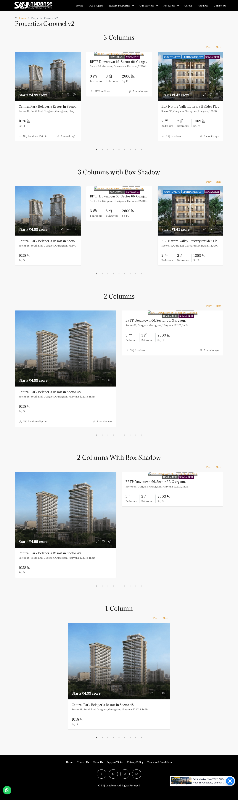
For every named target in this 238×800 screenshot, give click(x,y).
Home (79, 5)
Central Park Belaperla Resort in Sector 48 (50, 106)
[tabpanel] (47, 96)
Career (188, 5)
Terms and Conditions (159, 762)
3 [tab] (108, 150)
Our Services (146, 5)
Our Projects (96, 5)
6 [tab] (124, 150)
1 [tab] (97, 150)
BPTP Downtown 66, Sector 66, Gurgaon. (120, 62)
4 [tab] (113, 150)
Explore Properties (119, 5)
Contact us (220, 5)
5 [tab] (119, 150)
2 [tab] (102, 150)
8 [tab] (136, 150)
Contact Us (83, 762)
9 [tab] (141, 150)
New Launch (117, 57)
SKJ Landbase (102, 91)
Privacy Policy (135, 762)
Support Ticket (115, 762)
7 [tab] (130, 150)
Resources (169, 5)
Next (218, 47)
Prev (209, 47)
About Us (203, 5)
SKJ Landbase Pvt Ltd (35, 136)
